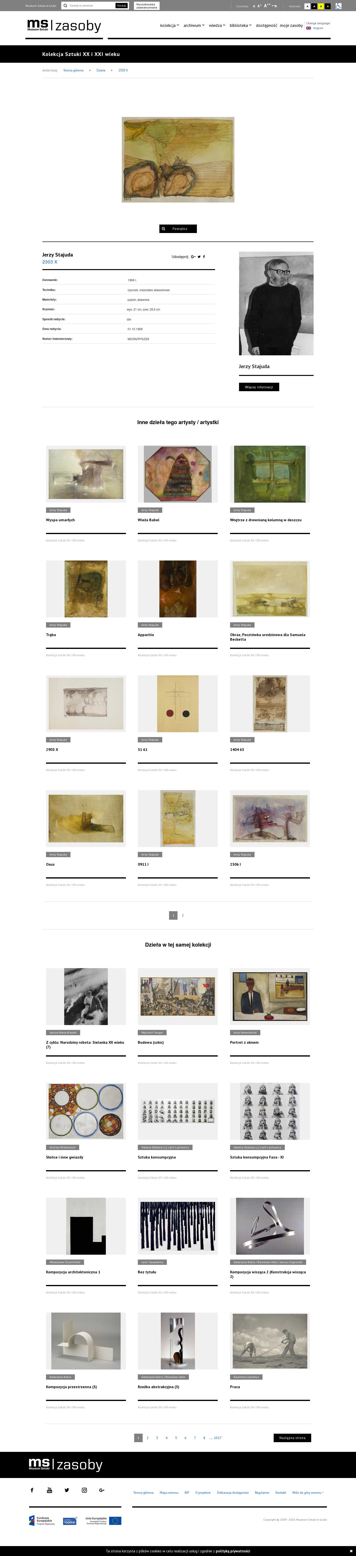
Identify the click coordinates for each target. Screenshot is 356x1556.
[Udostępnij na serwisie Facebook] (204, 256)
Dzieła (101, 70)
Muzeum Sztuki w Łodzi (40, 6)
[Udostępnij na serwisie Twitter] (200, 256)
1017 (218, 1438)
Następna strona (292, 1438)
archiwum (192, 25)
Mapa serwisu (169, 1493)
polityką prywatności (233, 1551)
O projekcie (203, 1493)
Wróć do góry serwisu (308, 1493)
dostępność (266, 25)
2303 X (123, 70)
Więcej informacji (259, 387)
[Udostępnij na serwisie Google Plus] (193, 256)
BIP (187, 1493)
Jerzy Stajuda (57, 254)
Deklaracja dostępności (233, 1493)
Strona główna (73, 70)
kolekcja (168, 25)
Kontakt (281, 1493)
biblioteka (239, 25)
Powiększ (180, 229)
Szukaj (121, 5)
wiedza (215, 25)
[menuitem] (170, 25)
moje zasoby (291, 25)
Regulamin (262, 1493)
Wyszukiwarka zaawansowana (146, 5)
